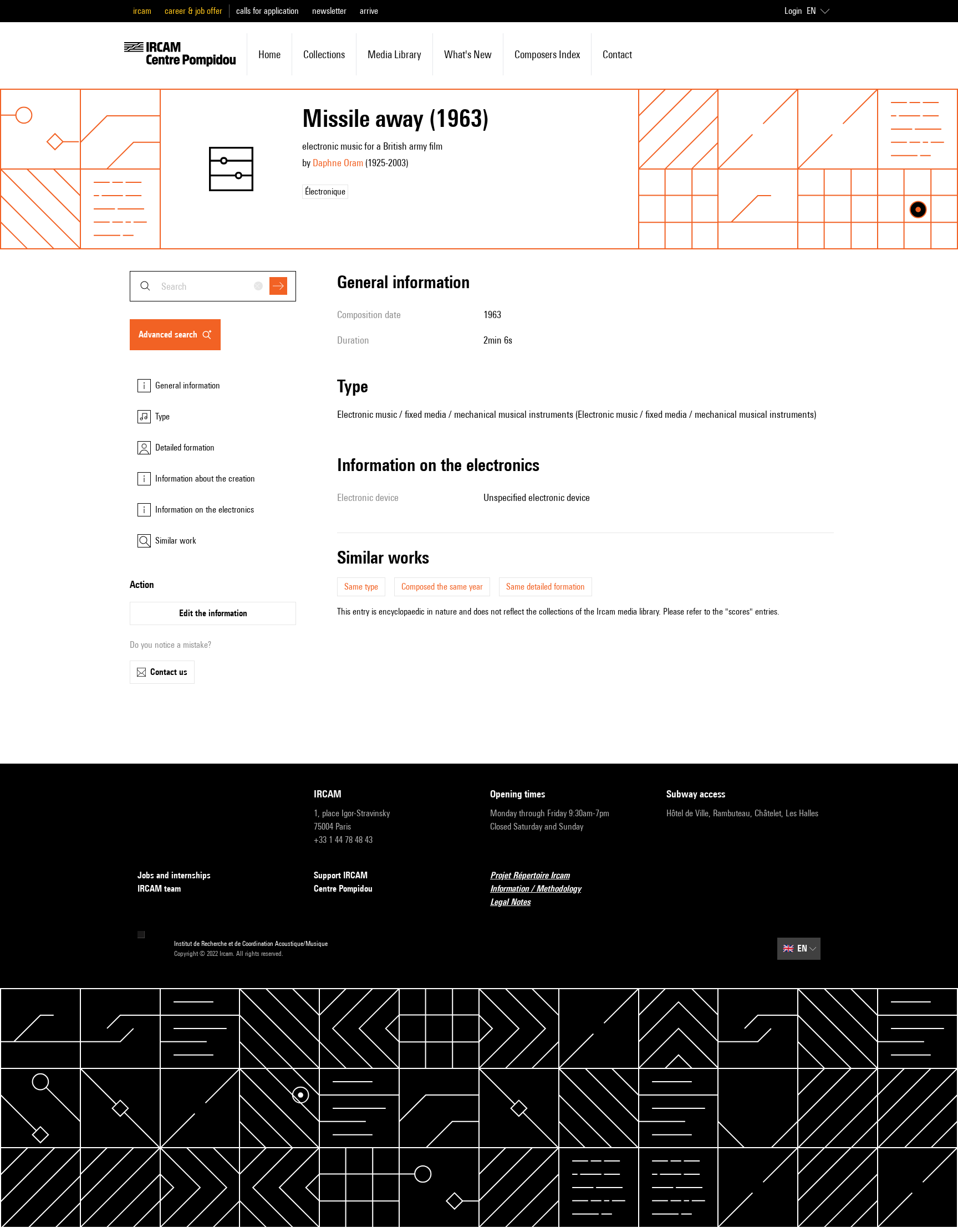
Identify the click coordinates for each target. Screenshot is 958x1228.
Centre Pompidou (343, 888)
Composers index (547, 54)
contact (617, 54)
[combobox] (213, 286)
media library (394, 54)
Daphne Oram (338, 162)
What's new (468, 54)
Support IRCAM (341, 875)
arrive (369, 11)
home (269, 54)
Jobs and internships (174, 875)
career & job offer (193, 11)
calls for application (267, 11)
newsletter (329, 11)
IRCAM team (159, 888)
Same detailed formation (545, 586)
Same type (361, 586)
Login (793, 11)
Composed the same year (442, 586)
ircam (142, 11)
